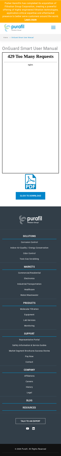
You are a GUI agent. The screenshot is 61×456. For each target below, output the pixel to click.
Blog (29, 400)
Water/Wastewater (29, 295)
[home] (21, 28)
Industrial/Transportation (29, 284)
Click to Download (30, 196)
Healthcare (29, 289)
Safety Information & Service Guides (29, 345)
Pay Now (29, 356)
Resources (29, 407)
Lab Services (29, 320)
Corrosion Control (29, 242)
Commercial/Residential (29, 273)
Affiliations (29, 376)
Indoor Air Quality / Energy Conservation (29, 248)
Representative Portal (29, 340)
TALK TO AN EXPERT (30, 421)
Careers (29, 381)
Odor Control (29, 253)
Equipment (29, 314)
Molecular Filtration (29, 309)
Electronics (29, 278)
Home (5, 37)
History (29, 387)
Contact (29, 362)
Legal (29, 392)
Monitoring (29, 326)
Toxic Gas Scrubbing (29, 259)
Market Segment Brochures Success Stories (29, 351)
